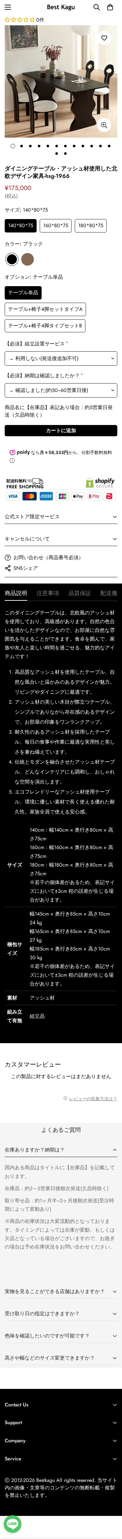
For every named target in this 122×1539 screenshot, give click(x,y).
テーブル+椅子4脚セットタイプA (45, 309)
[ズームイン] (104, 125)
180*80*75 (90, 225)
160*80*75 (55, 225)
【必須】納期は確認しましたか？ (43, 375)
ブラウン (27, 259)
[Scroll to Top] (110, 1506)
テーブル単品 (23, 292)
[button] (110, 7)
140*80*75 (20, 225)
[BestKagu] (61, 7)
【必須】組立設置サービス (36, 343)
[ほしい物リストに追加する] (104, 38)
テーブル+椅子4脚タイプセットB (45, 325)
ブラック (12, 259)
